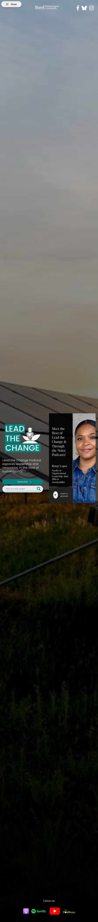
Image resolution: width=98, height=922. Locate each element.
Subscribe (22, 481)
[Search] (39, 489)
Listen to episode (64, 494)
